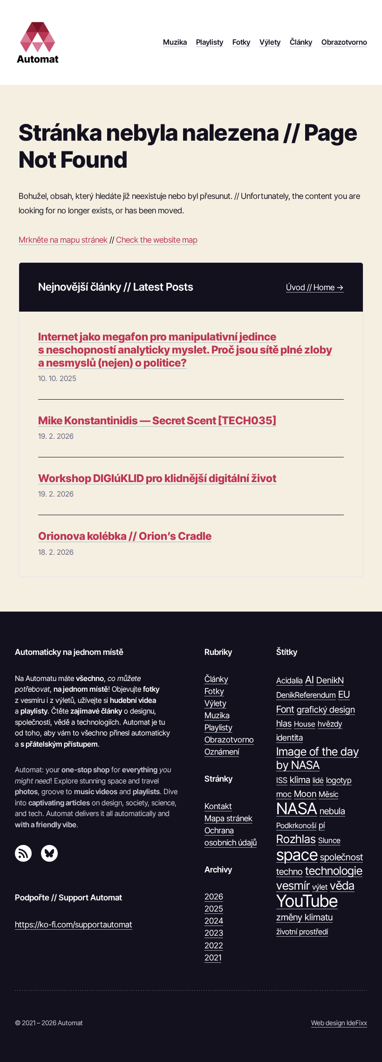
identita (289, 737)
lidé (318, 780)
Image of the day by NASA (317, 758)
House (304, 723)
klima (300, 779)
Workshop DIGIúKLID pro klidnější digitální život (157, 478)
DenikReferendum (306, 695)
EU (344, 694)
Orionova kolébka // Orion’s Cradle (124, 536)
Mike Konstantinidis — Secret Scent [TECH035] (157, 421)
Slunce (329, 840)
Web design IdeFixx (339, 1023)
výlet (319, 887)
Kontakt (218, 806)
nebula (332, 811)
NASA (296, 809)
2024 (214, 921)
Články (216, 679)
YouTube (307, 901)
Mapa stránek (228, 818)
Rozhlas (296, 839)
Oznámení (222, 751)
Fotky (214, 691)
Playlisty (218, 727)
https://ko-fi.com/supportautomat (73, 924)
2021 (213, 957)
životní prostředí (302, 931)
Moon (305, 793)
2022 (214, 945)
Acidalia (289, 680)
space (297, 855)
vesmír (293, 885)
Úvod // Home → (315, 287)
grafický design (326, 709)
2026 (214, 896)
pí (322, 825)
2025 (214, 908)
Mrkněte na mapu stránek (63, 240)
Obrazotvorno (229, 739)
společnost (341, 857)
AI (309, 680)
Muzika (217, 715)
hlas (284, 723)
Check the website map (157, 240)
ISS (281, 780)
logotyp (339, 780)
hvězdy (330, 723)
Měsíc (328, 794)
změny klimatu (304, 917)
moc (284, 794)
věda (342, 885)
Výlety (215, 703)
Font (285, 709)
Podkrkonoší (296, 825)
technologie (333, 871)
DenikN (330, 680)
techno (289, 871)
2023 (214, 933)
